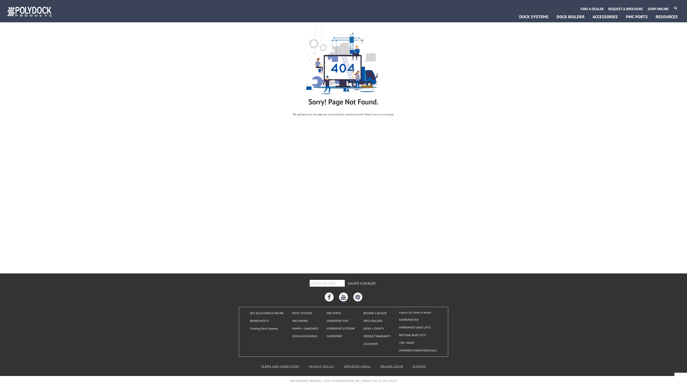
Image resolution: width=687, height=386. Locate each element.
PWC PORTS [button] (637, 16)
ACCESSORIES (605, 16)
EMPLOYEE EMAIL (357, 366)
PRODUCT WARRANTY (377, 336)
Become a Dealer (666, 5)
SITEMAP (419, 366)
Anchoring (525, 5)
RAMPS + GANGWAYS (305, 328)
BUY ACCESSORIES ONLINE (267, 313)
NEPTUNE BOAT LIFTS (412, 335)
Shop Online (658, 9)
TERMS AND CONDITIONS (280, 366)
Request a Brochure (625, 9)
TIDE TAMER (406, 343)
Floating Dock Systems (264, 328)
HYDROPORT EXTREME (341, 328)
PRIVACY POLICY (321, 366)
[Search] (675, 8)
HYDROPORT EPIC (338, 321)
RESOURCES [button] (667, 16)
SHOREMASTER (408, 319)
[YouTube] (343, 297)
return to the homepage (383, 114)
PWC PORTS (334, 313)
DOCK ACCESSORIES (305, 336)
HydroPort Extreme (636, 5)
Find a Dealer (592, 9)
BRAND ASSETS (259, 321)
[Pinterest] (357, 297)
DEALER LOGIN (392, 366)
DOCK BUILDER (570, 16)
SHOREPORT (334, 336)
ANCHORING (300, 321)
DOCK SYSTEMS (302, 313)
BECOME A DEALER (375, 313)
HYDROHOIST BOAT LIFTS (415, 327)
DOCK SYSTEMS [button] (534, 16)
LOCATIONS (371, 344)
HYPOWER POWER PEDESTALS (418, 350)
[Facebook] (329, 297)
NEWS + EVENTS (374, 328)
